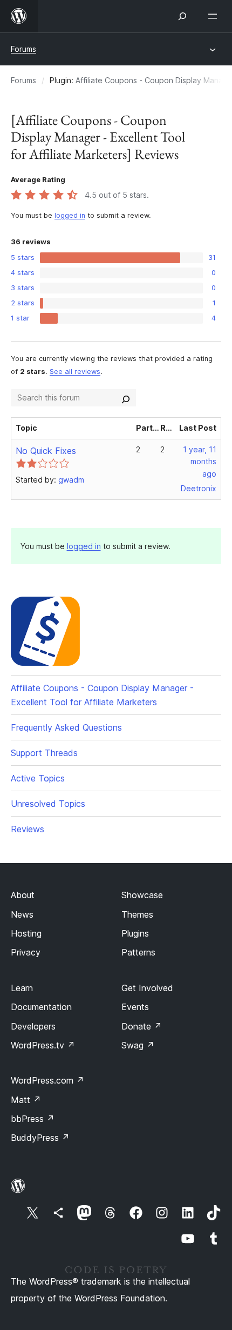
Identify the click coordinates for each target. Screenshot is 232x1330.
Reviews (27, 829)
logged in (69, 215)
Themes (137, 914)
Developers (33, 1026)
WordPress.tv (43, 1045)
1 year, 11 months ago (199, 462)
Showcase (142, 895)
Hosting (26, 933)
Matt (26, 1099)
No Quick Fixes (46, 450)
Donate (141, 1026)
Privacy (25, 952)
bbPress (32, 1118)
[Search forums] (125, 397)
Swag (137, 1045)
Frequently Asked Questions (66, 727)
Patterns (138, 952)
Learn (22, 988)
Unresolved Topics (48, 803)
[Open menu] (214, 16)
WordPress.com (47, 1080)
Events (135, 1006)
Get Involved (147, 988)
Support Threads (44, 752)
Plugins (135, 933)
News (22, 914)
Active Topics (38, 778)
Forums (23, 49)
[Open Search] (182, 16)
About (23, 895)
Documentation (41, 1006)
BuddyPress (40, 1137)
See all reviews (75, 371)
